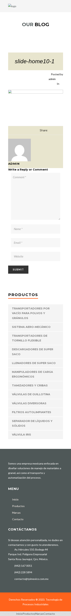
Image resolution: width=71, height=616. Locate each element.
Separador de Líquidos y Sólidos (32, 423)
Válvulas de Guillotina (31, 394)
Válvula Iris (21, 434)
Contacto (17, 519)
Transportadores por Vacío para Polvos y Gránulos (31, 313)
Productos (18, 506)
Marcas (16, 512)
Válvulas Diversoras (29, 403)
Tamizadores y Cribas (30, 385)
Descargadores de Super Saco (32, 352)
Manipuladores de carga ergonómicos (32, 374)
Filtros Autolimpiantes (31, 412)
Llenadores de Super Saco (34, 363)
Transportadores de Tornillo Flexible (29, 338)
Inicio (15, 499)
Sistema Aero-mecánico (31, 327)
